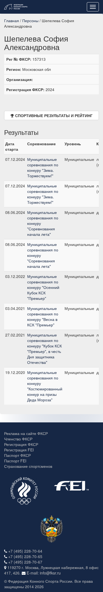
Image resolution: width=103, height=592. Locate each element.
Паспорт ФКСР (17, 455)
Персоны (30, 20)
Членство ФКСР (18, 439)
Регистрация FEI (19, 449)
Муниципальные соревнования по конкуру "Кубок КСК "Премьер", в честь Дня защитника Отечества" (44, 348)
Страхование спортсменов (28, 466)
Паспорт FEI (15, 460)
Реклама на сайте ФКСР (26, 433)
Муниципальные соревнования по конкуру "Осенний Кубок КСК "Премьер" (43, 287)
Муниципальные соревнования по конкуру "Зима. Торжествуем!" (42, 167)
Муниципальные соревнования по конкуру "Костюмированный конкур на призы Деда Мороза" (44, 386)
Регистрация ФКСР (21, 444)
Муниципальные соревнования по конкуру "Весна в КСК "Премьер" (42, 316)
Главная (11, 20)
